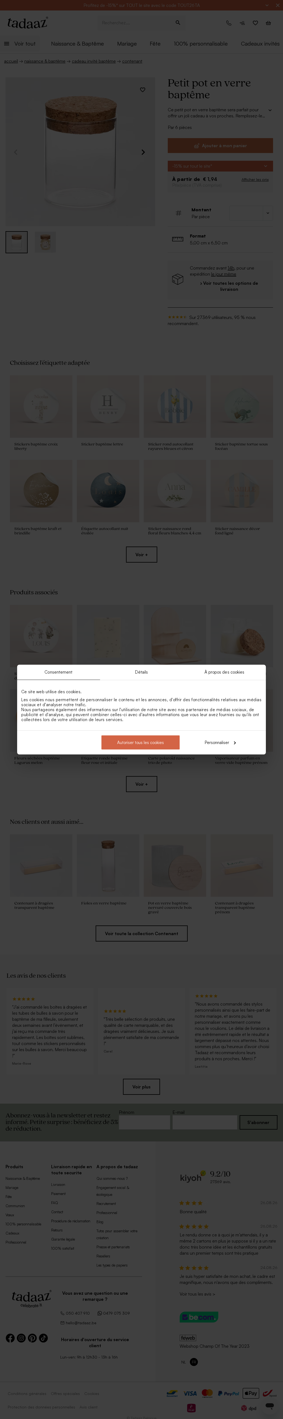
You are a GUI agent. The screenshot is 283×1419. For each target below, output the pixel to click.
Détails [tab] (141, 672)
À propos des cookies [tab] (225, 672)
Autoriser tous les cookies (140, 742)
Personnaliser (217, 742)
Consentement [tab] (58, 672)
